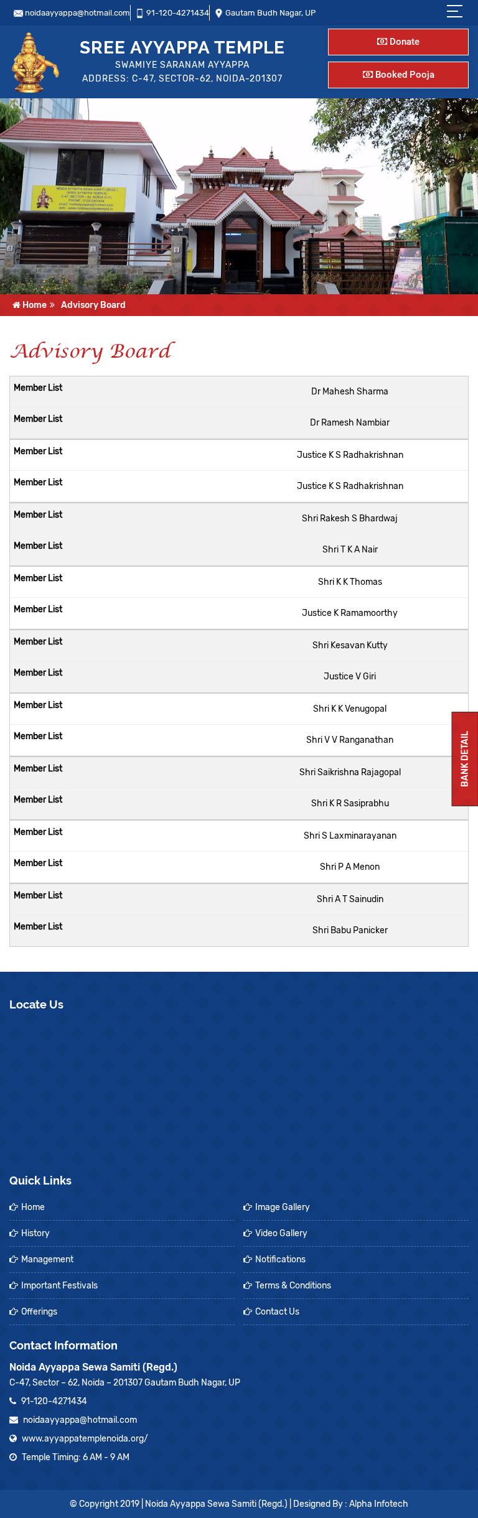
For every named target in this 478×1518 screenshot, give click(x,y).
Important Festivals (59, 1285)
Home (34, 305)
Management (47, 1259)
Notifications (280, 1259)
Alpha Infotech (378, 1504)
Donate (403, 41)
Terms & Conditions (293, 1285)
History (35, 1233)
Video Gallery (281, 1233)
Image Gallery (282, 1207)
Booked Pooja (403, 74)
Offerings (39, 1311)
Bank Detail (465, 759)
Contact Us (277, 1311)
